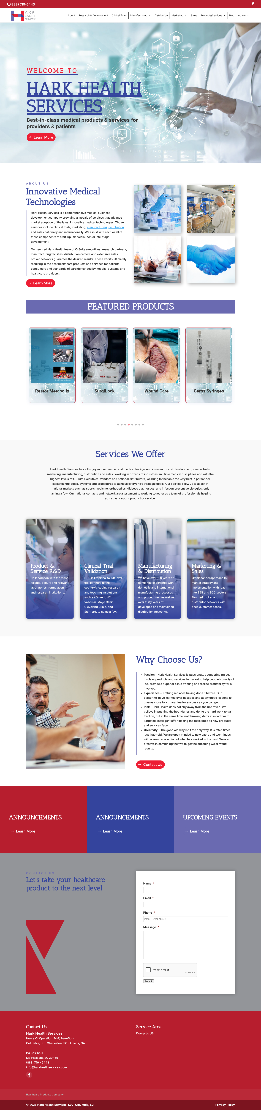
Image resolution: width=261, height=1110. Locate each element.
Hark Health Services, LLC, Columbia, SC (65, 1104)
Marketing (177, 15)
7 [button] (139, 424)
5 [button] (132, 424)
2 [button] (122, 424)
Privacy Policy (225, 1104)
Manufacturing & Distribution (155, 568)
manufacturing (97, 227)
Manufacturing (138, 15)
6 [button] (136, 424)
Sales (194, 15)
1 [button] (118, 424)
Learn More (43, 137)
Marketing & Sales (207, 568)
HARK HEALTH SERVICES (84, 92)
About (71, 15)
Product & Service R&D (46, 568)
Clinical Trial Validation (98, 568)
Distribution (161, 15)
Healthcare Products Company (45, 1094)
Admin (242, 15)
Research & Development (93, 15)
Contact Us (152, 764)
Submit (149, 981)
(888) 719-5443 (22, 4)
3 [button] (125, 424)
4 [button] (129, 424)
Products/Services (211, 15)
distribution (116, 227)
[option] (52, 365)
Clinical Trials (119, 15)
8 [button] (143, 424)
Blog (231, 15)
